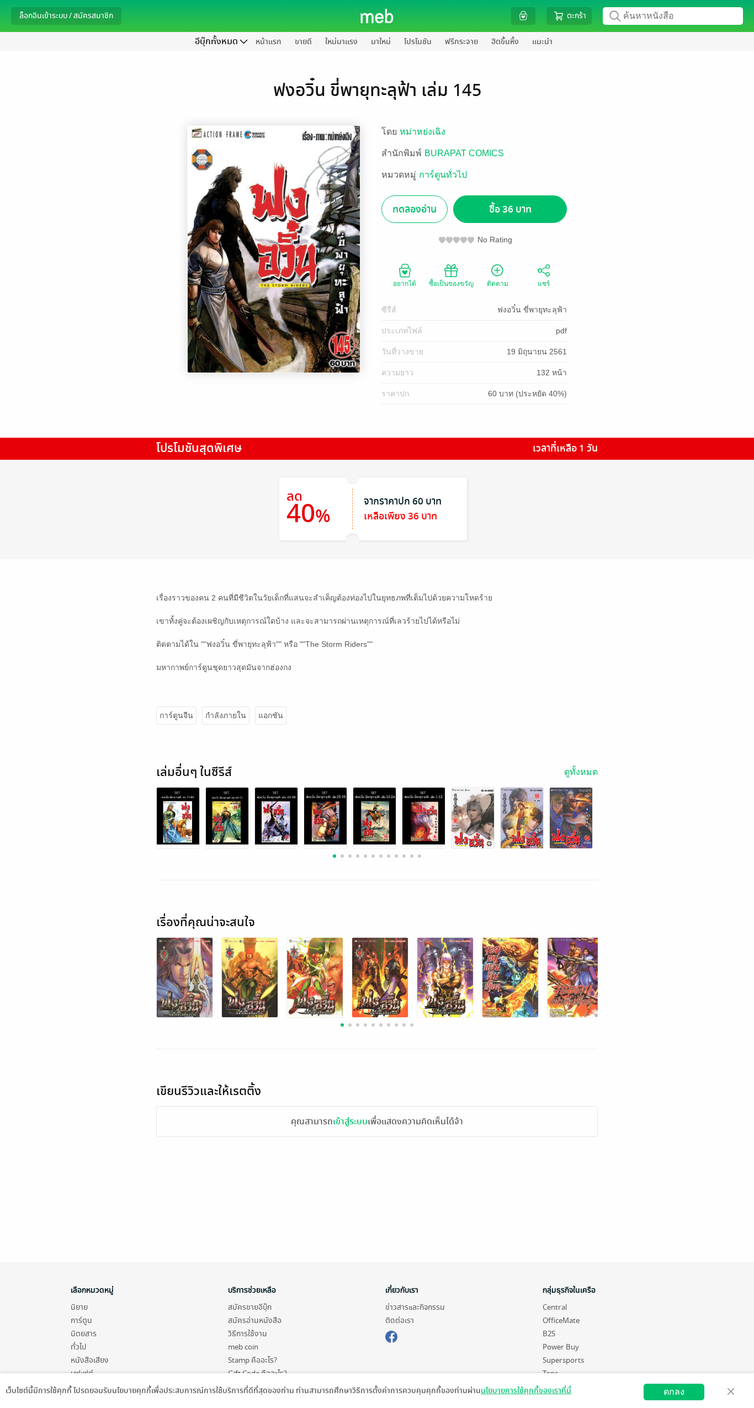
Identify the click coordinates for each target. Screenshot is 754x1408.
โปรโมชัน (418, 41)
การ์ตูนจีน (176, 715)
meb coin (243, 1347)
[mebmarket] (391, 1335)
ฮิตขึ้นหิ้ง (505, 41)
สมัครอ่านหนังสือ (255, 1320)
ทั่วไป (78, 1347)
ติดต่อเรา (399, 1320)
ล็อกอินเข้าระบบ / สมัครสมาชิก (66, 16)
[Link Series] (178, 815)
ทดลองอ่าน (414, 209)
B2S (549, 1334)
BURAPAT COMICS (464, 153)
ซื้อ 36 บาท (510, 209)
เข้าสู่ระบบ (350, 1121)
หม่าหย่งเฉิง (422, 131)
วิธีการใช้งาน (247, 1334)
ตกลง (673, 1391)
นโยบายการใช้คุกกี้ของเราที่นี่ (526, 1390)
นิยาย (79, 1307)
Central (555, 1307)
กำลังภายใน (225, 715)
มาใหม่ (381, 41)
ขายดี (303, 41)
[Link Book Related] (185, 978)
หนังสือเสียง (90, 1360)
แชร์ (544, 284)
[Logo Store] (377, 16)
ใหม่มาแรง (341, 41)
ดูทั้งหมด (581, 772)
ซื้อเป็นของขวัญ (451, 284)
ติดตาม (497, 284)
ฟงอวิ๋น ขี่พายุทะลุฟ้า (532, 309)
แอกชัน (270, 715)
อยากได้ (404, 284)
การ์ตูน (81, 1320)
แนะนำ (542, 41)
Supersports (563, 1360)
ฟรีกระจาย (461, 41)
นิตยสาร (84, 1334)
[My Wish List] (523, 16)
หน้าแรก (269, 41)
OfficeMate (561, 1320)
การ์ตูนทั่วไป (443, 174)
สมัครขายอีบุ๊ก (250, 1307)
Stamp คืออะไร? (252, 1360)
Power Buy (561, 1347)
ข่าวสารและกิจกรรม (415, 1307)
